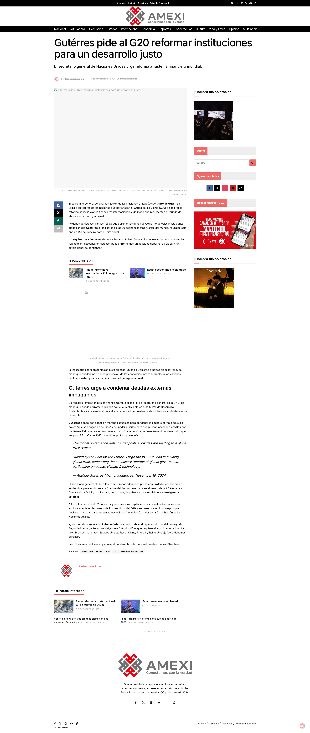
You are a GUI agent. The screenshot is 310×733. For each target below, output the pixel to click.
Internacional (129, 29)
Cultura (200, 29)
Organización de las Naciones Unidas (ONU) (128, 203)
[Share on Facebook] (58, 205)
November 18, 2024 (150, 475)
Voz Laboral (77, 29)
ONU (115, 551)
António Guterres (92, 551)
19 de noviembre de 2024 (102, 78)
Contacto (131, 3)
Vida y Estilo (217, 29)
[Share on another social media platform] (58, 228)
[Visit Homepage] (155, 16)
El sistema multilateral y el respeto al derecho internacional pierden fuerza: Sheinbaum (128, 544)
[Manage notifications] (302, 725)
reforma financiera (132, 551)
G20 (108, 551)
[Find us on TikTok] (255, 3)
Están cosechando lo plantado (166, 269)
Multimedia (250, 29)
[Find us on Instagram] (246, 3)
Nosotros (120, 3)
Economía (148, 29)
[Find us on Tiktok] (241, 188)
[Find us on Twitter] (242, 3)
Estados (112, 29)
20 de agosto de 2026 (93, 622)
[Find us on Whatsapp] (174, 702)
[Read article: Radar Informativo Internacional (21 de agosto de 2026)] (76, 273)
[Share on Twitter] (58, 213)
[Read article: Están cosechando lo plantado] (137, 273)
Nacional (60, 29)
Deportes (164, 29)
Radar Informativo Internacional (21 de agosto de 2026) (105, 273)
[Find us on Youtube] (250, 3)
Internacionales (128, 78)
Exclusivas (96, 29)
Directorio (143, 3)
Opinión (234, 29)
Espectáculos (183, 29)
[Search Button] (232, 3)
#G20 (146, 457)
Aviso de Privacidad (159, 3)
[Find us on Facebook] (237, 3)
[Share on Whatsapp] (58, 221)
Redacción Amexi (74, 78)
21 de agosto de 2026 (98, 281)
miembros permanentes (83, 532)
